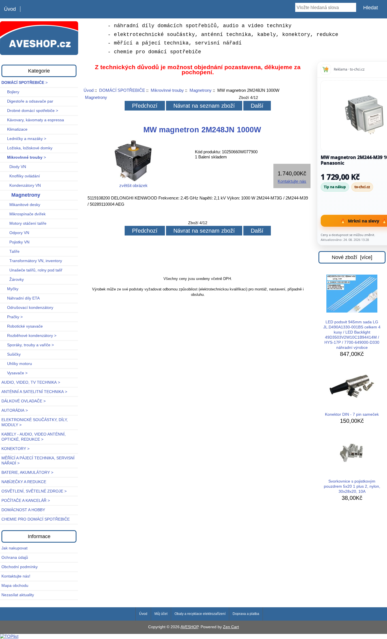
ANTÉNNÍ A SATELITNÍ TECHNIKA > (34, 392)
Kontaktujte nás (292, 181)
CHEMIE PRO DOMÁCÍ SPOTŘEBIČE (35, 519)
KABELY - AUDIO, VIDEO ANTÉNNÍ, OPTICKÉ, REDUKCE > (33, 436)
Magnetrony (201, 90)
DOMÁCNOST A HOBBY (23, 510)
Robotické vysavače (22, 326)
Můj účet (160, 614)
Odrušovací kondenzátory (27, 307)
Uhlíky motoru (16, 364)
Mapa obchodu (14, 585)
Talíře (10, 251)
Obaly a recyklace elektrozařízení (200, 614)
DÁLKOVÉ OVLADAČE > (23, 401)
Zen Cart (231, 627)
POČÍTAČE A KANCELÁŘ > (25, 500)
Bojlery (10, 92)
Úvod (10, 9)
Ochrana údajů (14, 557)
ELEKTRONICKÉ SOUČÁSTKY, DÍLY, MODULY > (34, 422)
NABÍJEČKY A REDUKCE (23, 482)
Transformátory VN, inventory (31, 261)
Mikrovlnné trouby (167, 90)
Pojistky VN (15, 242)
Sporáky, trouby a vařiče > (27, 345)
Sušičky (11, 354)
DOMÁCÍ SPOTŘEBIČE (122, 90)
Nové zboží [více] (352, 257)
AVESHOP (189, 627)
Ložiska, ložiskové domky (26, 148)
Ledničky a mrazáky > (23, 139)
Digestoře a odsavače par (27, 101)
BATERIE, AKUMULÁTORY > (27, 472)
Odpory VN (15, 233)
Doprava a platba (246, 614)
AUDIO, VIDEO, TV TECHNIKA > (30, 382)
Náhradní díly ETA (20, 298)
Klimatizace (14, 129)
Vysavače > (14, 373)
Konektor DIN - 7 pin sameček (352, 414)
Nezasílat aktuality (17, 595)
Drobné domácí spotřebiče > (29, 111)
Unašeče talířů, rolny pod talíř (31, 270)
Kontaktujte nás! (15, 576)
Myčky (9, 289)
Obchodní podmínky (19, 567)
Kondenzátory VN (21, 185)
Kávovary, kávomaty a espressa (32, 120)
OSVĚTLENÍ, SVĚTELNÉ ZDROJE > (34, 491)
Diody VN (13, 167)
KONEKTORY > (15, 449)
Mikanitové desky (20, 205)
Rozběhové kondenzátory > (28, 336)
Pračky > (12, 317)
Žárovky (12, 279)
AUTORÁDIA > (14, 410)
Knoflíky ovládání (20, 176)
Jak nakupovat (14, 548)
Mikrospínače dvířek (23, 214)
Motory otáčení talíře (23, 223)
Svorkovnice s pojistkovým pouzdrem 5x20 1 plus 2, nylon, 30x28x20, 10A (352, 486)
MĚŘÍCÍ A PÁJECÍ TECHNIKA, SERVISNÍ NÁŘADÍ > (38, 460)
